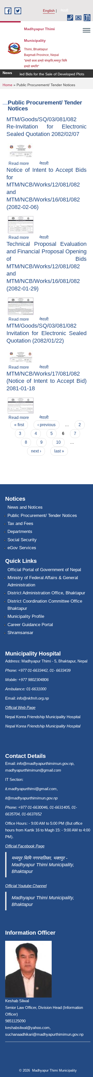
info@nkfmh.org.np (33, 698)
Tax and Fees (20, 523)
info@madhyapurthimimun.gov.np (45, 763)
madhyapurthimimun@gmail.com (33, 770)
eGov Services (21, 547)
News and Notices (25, 507)
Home (7, 85)
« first (19, 425)
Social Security (22, 539)
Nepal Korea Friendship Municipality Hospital (42, 726)
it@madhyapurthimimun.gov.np (31, 798)
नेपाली (64, 11)
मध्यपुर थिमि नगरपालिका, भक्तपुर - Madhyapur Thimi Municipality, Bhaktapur (43, 864)
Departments (19, 531)
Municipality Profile (25, 616)
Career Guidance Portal (30, 624)
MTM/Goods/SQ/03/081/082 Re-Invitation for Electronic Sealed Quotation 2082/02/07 (46, 126)
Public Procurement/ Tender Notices (42, 515)
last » (59, 451)
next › (36, 451)
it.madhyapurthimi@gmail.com (31, 789)
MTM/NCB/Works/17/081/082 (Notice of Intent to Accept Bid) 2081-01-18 (46, 381)
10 (58, 442)
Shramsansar (20, 632)
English (49, 11)
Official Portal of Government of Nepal (44, 569)
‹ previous (46, 425)
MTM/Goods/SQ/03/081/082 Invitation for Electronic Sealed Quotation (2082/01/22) (46, 333)
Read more (19, 163)
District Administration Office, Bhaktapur (46, 592)
